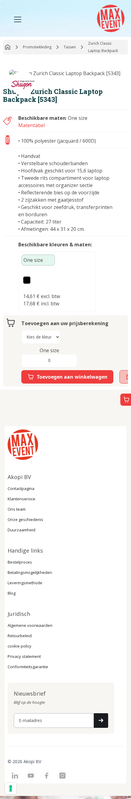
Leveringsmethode (25, 582)
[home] (110, 17)
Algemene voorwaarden (30, 625)
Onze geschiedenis (25, 519)
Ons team (17, 509)
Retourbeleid (20, 635)
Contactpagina (21, 488)
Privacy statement (24, 656)
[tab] (38, 260)
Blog (12, 593)
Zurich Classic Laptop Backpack (103, 47)
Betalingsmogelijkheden (30, 572)
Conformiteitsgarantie (28, 666)
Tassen (70, 47)
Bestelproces (20, 562)
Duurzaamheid (21, 530)
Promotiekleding (37, 47)
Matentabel (31, 125)
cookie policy (19, 646)
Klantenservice (21, 499)
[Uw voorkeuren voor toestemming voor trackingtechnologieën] (10, 788)
